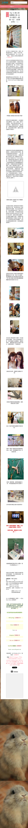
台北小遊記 (13, 663)
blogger (16, 657)
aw (16, 630)
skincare (21, 660)
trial (20, 661)
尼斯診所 (9, 57)
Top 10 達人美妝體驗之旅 (12, 661)
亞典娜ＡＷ (18, 617)
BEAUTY (12, 657)
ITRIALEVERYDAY (12, 658)
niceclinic (8, 660)
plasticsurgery (14, 660)
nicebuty (19, 658)
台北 (9, 663)
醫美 (18, 665)
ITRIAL (20, 657)
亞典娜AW (18, 646)
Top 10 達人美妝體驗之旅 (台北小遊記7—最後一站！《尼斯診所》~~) (14, 17)
